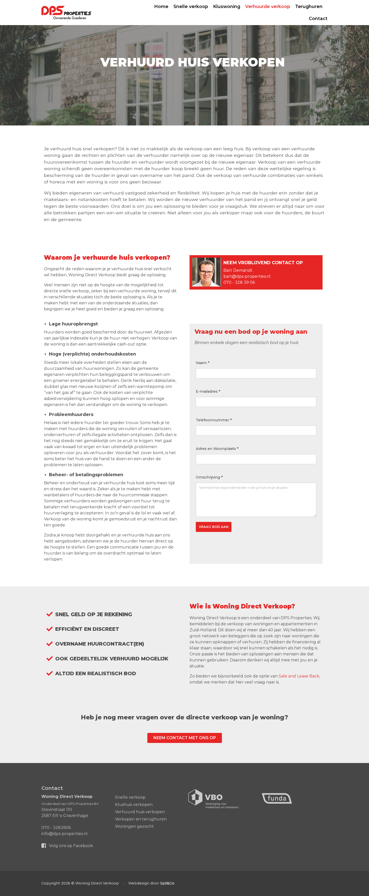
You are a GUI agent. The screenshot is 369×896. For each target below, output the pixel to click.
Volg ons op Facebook (70, 845)
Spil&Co (167, 883)
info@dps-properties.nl (64, 833)
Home (161, 6)
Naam (203, 363)
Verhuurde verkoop (267, 6)
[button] (184, 738)
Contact (318, 18)
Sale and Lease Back (299, 676)
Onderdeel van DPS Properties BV (70, 804)
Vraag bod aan (213, 527)
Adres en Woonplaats (217, 448)
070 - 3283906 (56, 827)
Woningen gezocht (134, 826)
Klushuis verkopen (134, 804)
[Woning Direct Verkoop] (66, 12)
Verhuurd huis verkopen (140, 811)
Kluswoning (226, 6)
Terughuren (309, 6)
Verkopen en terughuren (141, 819)
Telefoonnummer (214, 420)
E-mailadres (208, 391)
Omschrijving (209, 477)
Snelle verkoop (190, 6)
